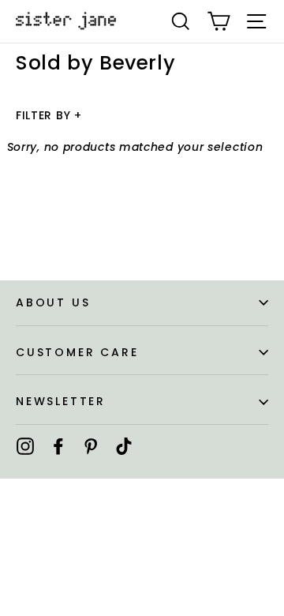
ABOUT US (53, 302)
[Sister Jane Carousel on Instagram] (25, 446)
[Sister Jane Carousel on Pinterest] (90, 446)
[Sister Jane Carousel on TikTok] (124, 446)
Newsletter (61, 401)
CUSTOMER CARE (77, 352)
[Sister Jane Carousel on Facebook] (58, 446)
